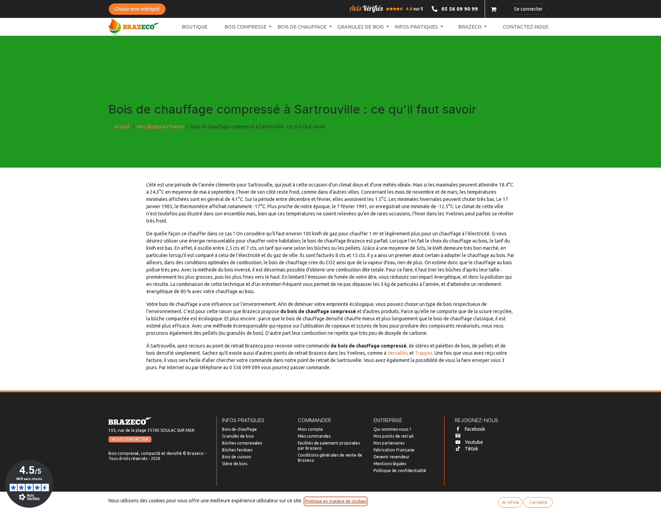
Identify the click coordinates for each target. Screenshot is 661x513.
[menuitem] (194, 27)
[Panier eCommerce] (493, 9)
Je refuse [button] (510, 502)
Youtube (474, 442)
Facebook (475, 429)
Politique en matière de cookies (335, 501)
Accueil (122, 126)
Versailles (397, 353)
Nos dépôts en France (160, 126)
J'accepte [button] (538, 502)
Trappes (423, 353)
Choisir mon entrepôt (137, 9)
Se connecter (528, 9)
